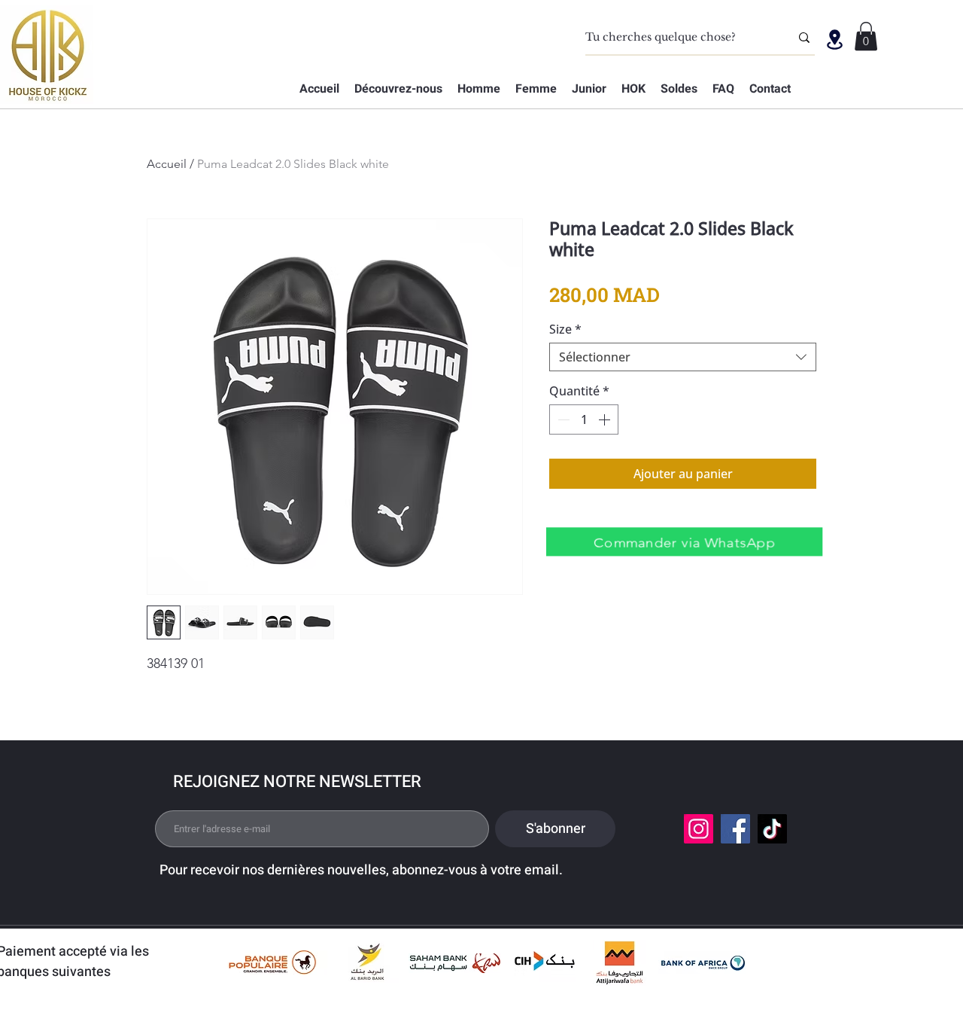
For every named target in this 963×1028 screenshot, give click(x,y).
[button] (866, 36)
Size (565, 329)
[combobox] (682, 357)
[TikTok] (772, 828)
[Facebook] (735, 828)
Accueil (167, 164)
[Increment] (605, 419)
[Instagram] (698, 828)
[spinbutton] (584, 419)
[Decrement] (562, 419)
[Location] (834, 39)
